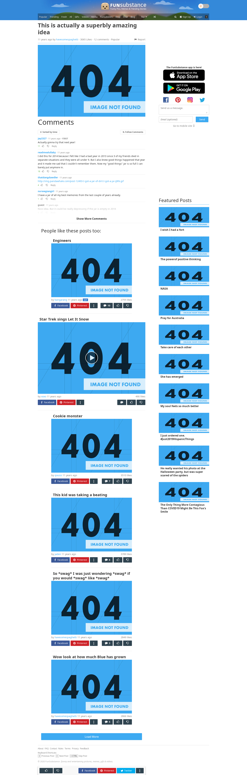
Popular (43, 16)
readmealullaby (47, 152)
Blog (133, 16)
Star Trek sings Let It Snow (64, 319)
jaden (58, 554)
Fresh (64, 16)
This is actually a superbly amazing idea (87, 28)
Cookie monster (68, 415)
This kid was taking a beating (80, 494)
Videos (85, 16)
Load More (92, 737)
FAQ (47, 748)
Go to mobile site (182, 125)
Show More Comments (91, 219)
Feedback (84, 748)
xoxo (43, 396)
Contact (53, 748)
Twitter (128, 770)
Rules (60, 748)
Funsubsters (106, 16)
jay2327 (42, 138)
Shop (117, 16)
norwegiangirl (46, 191)
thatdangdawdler (48, 177)
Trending (54, 16)
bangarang (61, 299)
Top (143, 16)
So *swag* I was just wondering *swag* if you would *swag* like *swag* (91, 575)
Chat (125, 16)
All (71, 16)
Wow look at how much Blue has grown (89, 656)
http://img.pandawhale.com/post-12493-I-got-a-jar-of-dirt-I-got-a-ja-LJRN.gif (81, 181)
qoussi (58, 475)
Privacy (75, 748)
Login (199, 16)
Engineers (62, 240)
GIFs (77, 16)
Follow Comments (134, 132)
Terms (68, 748)
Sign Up (186, 16)
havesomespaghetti (67, 39)
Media (94, 16)
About (40, 748)
